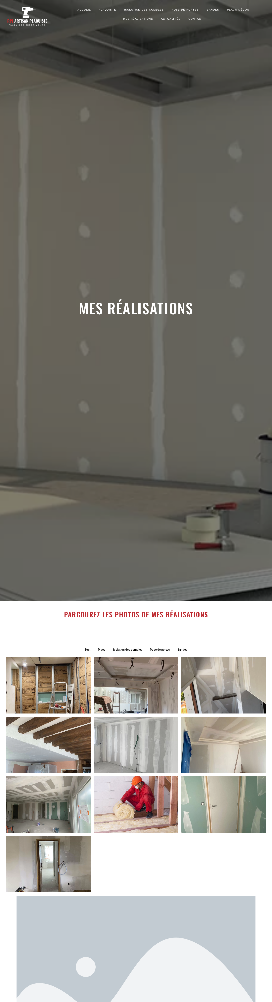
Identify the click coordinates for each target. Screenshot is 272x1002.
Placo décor (238, 9)
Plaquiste (107, 9)
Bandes (213, 9)
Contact (195, 18)
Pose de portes (185, 9)
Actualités (170, 18)
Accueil (84, 9)
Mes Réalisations (138, 18)
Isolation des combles (144, 9)
